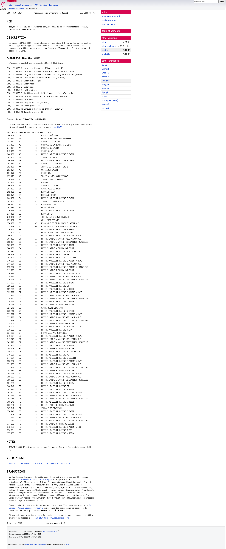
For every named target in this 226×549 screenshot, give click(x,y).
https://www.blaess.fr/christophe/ (35, 479)
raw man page (108, 24)
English (105, 73)
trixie (104, 42)
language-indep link (111, 16)
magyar (105, 84)
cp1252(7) (38, 463)
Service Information (49, 5)
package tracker (109, 20)
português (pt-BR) (110, 100)
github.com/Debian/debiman (35, 544)
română (105, 104)
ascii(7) (58, 127)
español (105, 76)
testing (11, 8)
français (105, 80)
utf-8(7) (65, 463)
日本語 (105, 92)
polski (104, 96)
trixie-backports (109, 46)
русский (105, 108)
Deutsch (105, 69)
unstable (106, 54)
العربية (105, 65)
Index (10, 5)
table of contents (111, 31)
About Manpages (23, 5)
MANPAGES (11, 1)
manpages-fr (19, 8)
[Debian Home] (3, 5)
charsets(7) (25, 463)
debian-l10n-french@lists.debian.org (50, 518)
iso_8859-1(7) (52, 463)
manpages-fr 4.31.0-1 (50, 531)
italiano (105, 88)
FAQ (36, 5)
